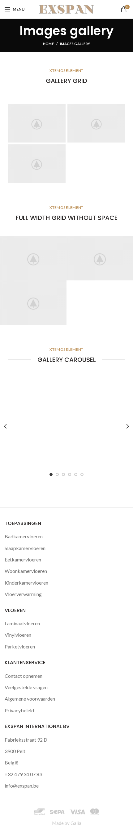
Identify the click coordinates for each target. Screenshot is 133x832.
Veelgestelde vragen (26, 687)
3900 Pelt (15, 751)
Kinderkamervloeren (26, 583)
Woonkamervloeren (26, 571)
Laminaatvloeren (22, 623)
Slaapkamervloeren (25, 548)
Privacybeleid (19, 710)
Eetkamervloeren (23, 559)
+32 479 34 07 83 (23, 774)
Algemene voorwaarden (30, 699)
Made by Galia (66, 823)
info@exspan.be (22, 786)
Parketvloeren (20, 646)
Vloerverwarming (23, 594)
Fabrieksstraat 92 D (26, 740)
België (11, 762)
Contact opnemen (23, 676)
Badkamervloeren (24, 536)
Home (48, 44)
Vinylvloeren (18, 635)
